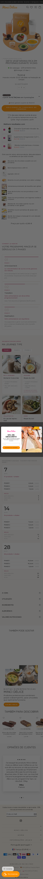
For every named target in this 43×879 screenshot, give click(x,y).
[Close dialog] (41, 428)
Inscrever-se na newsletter (11, 447)
